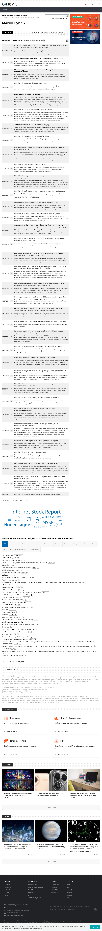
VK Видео (70, 890)
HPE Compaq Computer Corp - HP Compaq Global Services (21, 592)
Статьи (86, 544)
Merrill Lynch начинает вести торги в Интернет (30, 452)
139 (21, 555)
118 (24, 560)
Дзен (68, 898)
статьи (89, 678)
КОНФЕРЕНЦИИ (46, 4)
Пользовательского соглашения (32, 928)
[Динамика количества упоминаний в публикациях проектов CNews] (67, 40)
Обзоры (6, 892)
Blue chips (40, 526)
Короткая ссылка (12, 669)
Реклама (54, 887)
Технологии (48, 544)
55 (14, 575)
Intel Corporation (7, 555)
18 (95, 646)
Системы (58, 544)
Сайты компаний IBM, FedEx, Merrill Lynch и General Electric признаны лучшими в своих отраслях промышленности (38, 254)
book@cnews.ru (62, 35)
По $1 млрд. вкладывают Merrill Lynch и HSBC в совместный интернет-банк (40, 297)
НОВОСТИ (31, 4)
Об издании (55, 884)
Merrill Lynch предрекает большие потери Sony (30, 83)
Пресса (94, 544)
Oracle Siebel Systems (9, 622)
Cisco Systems (51, 517)
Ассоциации (36, 544)
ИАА (5, 549)
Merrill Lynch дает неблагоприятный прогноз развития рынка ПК (36, 397)
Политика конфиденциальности (18, 910)
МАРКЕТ (55, 4)
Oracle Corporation (8, 570)
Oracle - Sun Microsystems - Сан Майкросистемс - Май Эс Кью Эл (24, 563)
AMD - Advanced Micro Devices (12, 602)
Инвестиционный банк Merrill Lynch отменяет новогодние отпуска (37, 357)
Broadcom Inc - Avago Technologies (14, 637)
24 (37, 629)
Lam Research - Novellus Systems (13, 632)
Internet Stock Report (36, 511)
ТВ (28, 895)
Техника (30, 892)
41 (21, 587)
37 (47, 592)
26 (23, 617)
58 (26, 572)
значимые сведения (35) (11, 40)
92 (53, 562)
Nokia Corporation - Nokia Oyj (12, 597)
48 (33, 577)
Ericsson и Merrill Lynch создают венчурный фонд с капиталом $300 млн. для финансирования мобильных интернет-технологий (40, 267)
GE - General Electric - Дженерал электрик (16, 619)
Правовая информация (15, 915)
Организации (14, 544)
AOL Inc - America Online (10, 600)
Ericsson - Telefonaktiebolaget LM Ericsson (16, 624)
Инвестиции (17, 525)
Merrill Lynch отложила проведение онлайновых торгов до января (37, 494)
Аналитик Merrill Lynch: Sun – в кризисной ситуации (32, 125)
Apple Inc (5, 615)
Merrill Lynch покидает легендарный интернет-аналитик (33, 176)
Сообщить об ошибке (14, 913)
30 (19, 605)
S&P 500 (17, 517)
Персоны (67, 544)
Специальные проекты (35, 887)
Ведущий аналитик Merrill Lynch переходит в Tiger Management (36, 463)
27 (21, 612)
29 (32, 607)
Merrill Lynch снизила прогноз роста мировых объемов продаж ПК (37, 214)
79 (38, 567)
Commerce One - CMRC (10, 617)
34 (28, 597)
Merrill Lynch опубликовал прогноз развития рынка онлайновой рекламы (39, 191)
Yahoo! (4, 565)
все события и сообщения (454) (32, 40)
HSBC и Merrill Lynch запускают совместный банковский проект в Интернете (40, 321)
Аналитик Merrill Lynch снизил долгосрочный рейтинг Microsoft (36, 202)
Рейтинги (7, 890)
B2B (9, 520)
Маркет (30, 890)
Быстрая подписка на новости (17, 905)
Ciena (4, 627)
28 (14, 609)
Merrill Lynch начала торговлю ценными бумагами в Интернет (36, 441)
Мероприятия (34, 549)
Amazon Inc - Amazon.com (11, 572)
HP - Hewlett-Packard (9, 585)
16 (7, 653)
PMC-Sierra (6, 649)
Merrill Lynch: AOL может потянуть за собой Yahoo (31, 136)
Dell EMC (18, 520)
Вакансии (54, 890)
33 (25, 600)
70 (21, 570)
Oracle (59, 524)
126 (18, 558)
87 (13, 565)
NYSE (48, 522)
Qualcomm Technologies (10, 655)
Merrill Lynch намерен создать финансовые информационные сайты (38, 346)
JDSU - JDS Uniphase (9, 612)
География (76, 544)
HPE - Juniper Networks (10, 590)
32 (29, 602)
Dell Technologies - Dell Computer (13, 595)
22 (35, 639)
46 (22, 585)
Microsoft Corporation (9, 560)
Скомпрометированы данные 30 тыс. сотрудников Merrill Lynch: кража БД (39, 58)
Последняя (20, 662)
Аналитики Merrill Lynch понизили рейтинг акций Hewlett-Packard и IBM (39, 225)
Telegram (70, 895)
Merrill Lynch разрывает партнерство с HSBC (29, 164)
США (32, 519)
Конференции (32, 884)
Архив (6, 895)
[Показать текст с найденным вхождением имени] (44, 40)
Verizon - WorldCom (8, 587)
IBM (60, 520)
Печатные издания (34, 898)
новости (63, 678)
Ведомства (25, 544)
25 (22, 622)
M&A (52, 526)
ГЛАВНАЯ (24, 4)
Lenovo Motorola (7, 605)
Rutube (69, 892)
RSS (8, 907)
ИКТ (5, 544)
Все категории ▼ (60, 18)
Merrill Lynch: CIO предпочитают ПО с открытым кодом (33, 110)
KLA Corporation (7, 634)
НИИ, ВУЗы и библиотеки (18, 549)
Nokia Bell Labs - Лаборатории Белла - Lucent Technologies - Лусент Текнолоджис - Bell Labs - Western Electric (39, 582)
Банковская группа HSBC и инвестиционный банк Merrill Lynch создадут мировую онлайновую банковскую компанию (39, 332)
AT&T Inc (5, 610)
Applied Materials (8, 580)
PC (37, 523)
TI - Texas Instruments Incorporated (14, 607)
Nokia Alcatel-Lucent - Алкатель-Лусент (15, 639)
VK (68, 887)
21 (20, 644)
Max (68, 884)
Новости (7, 884)
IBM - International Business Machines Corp (16, 568)
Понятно (95, 927)
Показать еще (51, 807)
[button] (93, 4)
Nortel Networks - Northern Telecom (14, 577)
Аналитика (38, 4)
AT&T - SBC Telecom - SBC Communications (16, 629)
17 (14, 648)
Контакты (54, 892)
